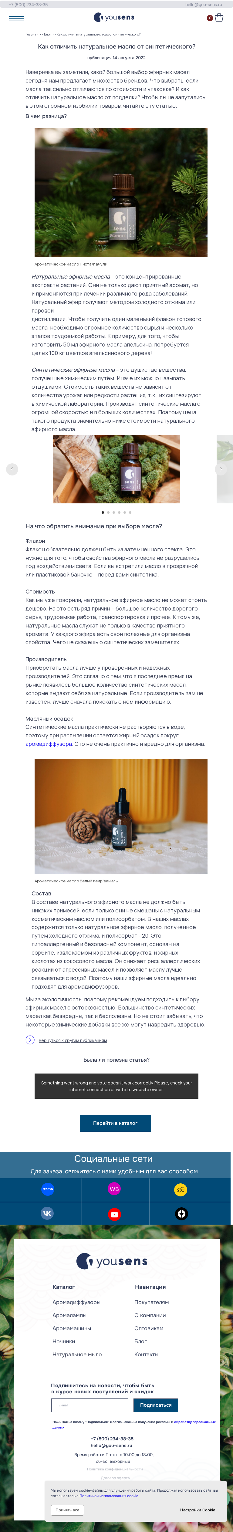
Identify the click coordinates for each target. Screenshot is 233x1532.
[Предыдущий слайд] (12, 469)
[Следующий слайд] (221, 469)
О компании (150, 1315)
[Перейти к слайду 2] (108, 512)
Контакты (146, 1354)
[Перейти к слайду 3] (114, 512)
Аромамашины (71, 1328)
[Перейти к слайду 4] (119, 512)
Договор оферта (115, 1478)
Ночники (63, 1341)
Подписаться (156, 1405)
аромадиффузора (48, 743)
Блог (47, 34)
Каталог (63, 1287)
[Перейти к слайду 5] (124, 512)
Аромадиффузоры (76, 1302)
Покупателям (151, 1302)
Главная (32, 34)
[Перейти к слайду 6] (130, 512)
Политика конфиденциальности (115, 1469)
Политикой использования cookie (108, 1495)
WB (114, 1189)
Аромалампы (69, 1315)
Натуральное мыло (77, 1354)
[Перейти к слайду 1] (103, 512)
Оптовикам (149, 1328)
